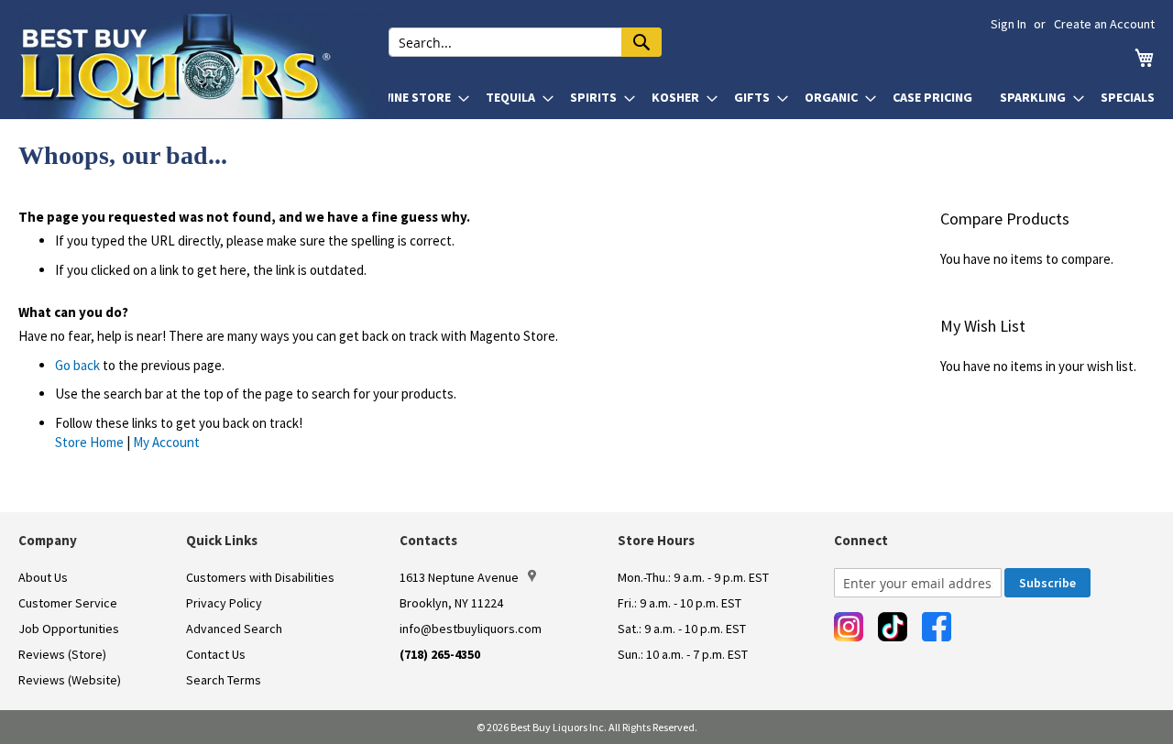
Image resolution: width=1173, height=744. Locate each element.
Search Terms (223, 680)
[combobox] (525, 42)
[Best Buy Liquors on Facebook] (936, 626)
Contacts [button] (428, 540)
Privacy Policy (224, 603)
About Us (43, 577)
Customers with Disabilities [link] (260, 577)
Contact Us (216, 654)
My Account (166, 442)
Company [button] (47, 540)
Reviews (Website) (69, 680)
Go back (77, 365)
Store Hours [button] (656, 540)
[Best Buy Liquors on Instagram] (848, 626)
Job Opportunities (68, 628)
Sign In (1008, 24)
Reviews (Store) (62, 654)
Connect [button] (861, 540)
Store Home (89, 442)
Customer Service (67, 603)
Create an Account (1104, 24)
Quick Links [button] (222, 540)
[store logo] (203, 66)
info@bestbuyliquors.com (471, 628)
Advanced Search (234, 628)
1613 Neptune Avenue (459, 577)
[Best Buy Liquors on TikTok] (892, 626)
